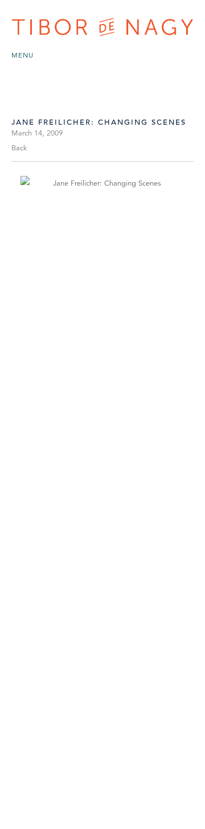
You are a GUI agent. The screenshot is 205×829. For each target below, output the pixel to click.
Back (19, 148)
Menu (22, 55)
